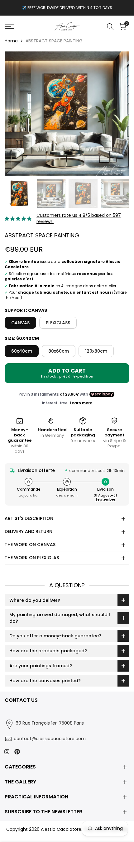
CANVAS (20, 323)
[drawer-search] (110, 26)
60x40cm (21, 351)
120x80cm (96, 351)
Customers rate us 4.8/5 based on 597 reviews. (78, 218)
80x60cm (58, 351)
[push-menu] (9, 26)
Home (11, 41)
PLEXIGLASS (58, 323)
